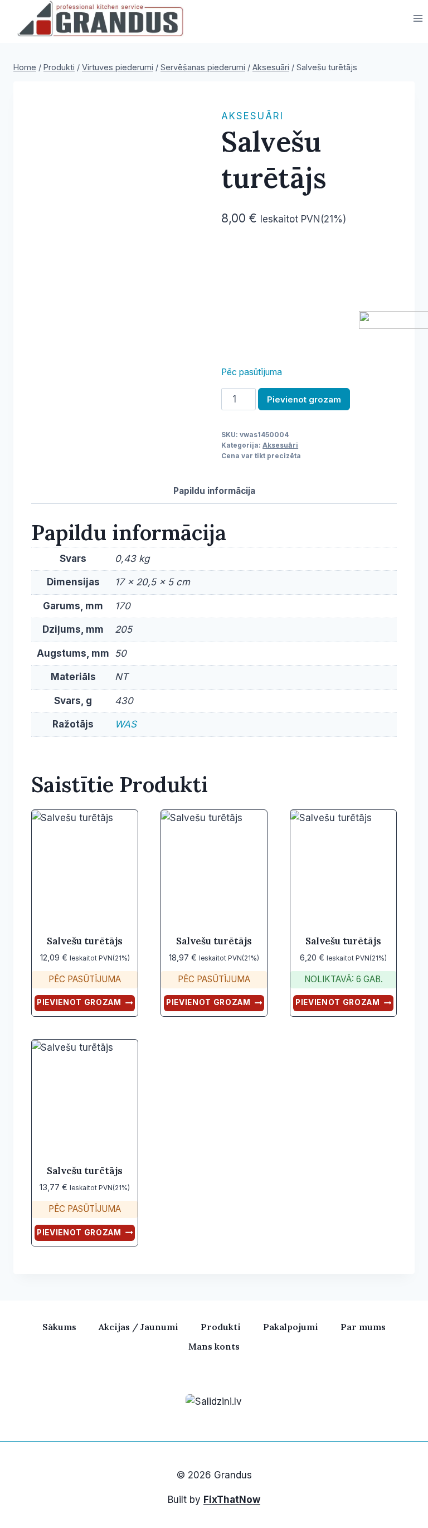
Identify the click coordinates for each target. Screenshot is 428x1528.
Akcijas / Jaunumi (138, 1326)
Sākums (59, 1326)
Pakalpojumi (290, 1326)
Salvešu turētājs (85, 941)
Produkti (221, 1326)
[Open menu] (417, 18)
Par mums (363, 1326)
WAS (126, 724)
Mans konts (214, 1346)
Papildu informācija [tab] (214, 491)
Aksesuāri (252, 116)
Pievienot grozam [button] (79, 1002)
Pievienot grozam (304, 399)
